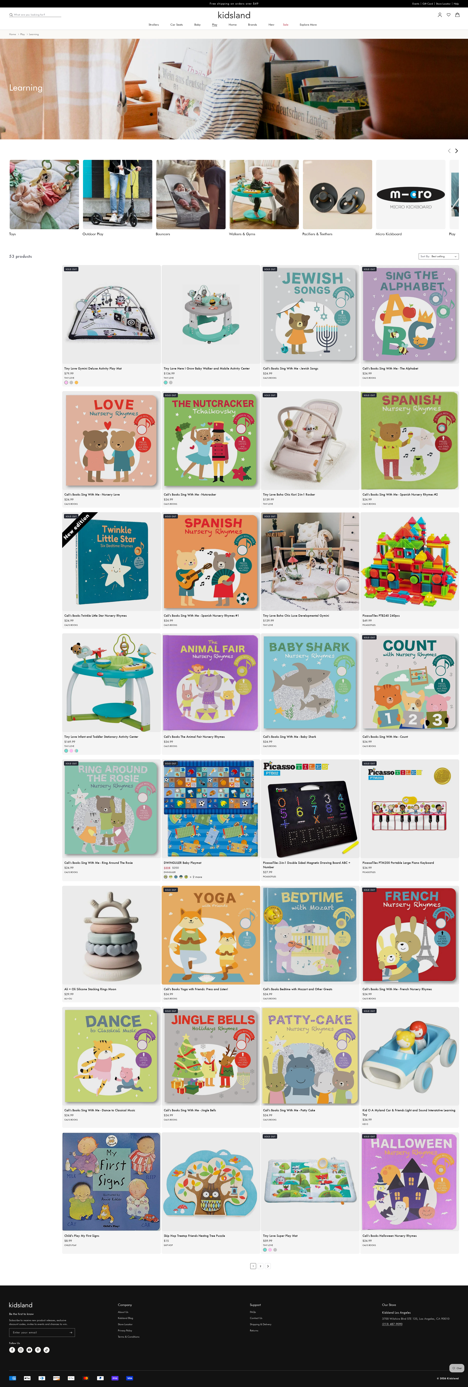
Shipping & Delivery (260, 1324)
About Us (123, 1312)
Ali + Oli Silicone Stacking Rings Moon (90, 989)
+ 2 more (195, 877)
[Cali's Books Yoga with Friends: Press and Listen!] (211, 935)
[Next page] (268, 1266)
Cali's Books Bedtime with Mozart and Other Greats (297, 989)
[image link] (20, 1304)
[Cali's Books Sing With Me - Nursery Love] (111, 440)
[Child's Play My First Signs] (111, 1181)
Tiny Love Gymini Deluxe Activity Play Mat (93, 368)
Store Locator (443, 3)
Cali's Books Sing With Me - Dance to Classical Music (99, 1110)
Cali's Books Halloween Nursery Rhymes (390, 1235)
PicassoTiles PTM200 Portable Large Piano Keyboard (398, 862)
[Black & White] (71, 382)
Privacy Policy (125, 1330)
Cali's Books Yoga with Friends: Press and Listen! (196, 989)
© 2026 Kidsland (448, 1378)
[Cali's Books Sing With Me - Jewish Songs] (310, 314)
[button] (155, 25)
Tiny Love (69, 378)
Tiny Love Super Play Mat (280, 1235)
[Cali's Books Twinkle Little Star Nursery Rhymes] (111, 561)
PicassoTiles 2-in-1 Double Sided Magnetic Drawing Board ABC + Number (306, 864)
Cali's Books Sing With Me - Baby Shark (289, 736)
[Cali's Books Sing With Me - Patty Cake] (310, 1056)
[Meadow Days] (165, 382)
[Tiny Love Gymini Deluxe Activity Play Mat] (111, 314)
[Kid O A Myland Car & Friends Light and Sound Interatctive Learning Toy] (409, 1056)
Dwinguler (170, 872)
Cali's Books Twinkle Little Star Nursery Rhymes (95, 615)
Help (456, 3)
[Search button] (11, 15)
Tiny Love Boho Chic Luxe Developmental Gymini (296, 615)
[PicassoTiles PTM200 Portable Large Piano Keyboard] (409, 808)
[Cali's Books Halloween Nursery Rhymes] (409, 1181)
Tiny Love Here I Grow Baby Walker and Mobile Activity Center (207, 368)
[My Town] (181, 877)
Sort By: (425, 256)
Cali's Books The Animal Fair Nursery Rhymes (194, 736)
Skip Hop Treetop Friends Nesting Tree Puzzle (194, 1235)
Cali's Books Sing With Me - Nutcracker (190, 494)
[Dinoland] (165, 877)
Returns (254, 1330)
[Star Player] (176, 877)
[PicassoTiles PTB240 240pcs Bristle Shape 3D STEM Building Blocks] (409, 561)
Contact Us (256, 1318)
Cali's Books (269, 378)
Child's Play (70, 1245)
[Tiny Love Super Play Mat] (310, 1181)
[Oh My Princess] (186, 877)
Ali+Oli (68, 998)
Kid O (365, 1124)
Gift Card (427, 3)
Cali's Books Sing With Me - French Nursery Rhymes (397, 989)
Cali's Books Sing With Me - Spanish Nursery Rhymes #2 (400, 494)
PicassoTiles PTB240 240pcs (381, 615)
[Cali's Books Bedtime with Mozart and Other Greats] (310, 935)
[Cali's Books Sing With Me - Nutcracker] (211, 440)
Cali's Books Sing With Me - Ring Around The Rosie (98, 862)
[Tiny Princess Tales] (66, 382)
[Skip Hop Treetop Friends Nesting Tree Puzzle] (211, 1181)
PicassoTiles (369, 625)
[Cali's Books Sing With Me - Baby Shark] (310, 682)
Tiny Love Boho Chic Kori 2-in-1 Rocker (289, 494)
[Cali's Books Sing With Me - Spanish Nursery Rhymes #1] (211, 561)
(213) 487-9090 (392, 1324)
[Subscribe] (71, 1332)
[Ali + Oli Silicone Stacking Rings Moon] (111, 935)
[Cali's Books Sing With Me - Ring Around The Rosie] (111, 808)
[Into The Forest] (76, 382)
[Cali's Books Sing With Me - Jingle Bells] (211, 1056)
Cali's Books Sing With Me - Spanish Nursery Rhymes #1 (201, 615)
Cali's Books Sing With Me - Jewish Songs (290, 368)
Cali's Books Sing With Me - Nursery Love (92, 494)
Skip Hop (168, 1245)
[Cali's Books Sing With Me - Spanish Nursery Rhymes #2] (409, 440)
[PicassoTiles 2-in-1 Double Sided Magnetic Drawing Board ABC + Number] (310, 808)
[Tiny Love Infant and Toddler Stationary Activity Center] (111, 682)
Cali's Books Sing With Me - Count (385, 736)
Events (415, 3)
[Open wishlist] (448, 15)
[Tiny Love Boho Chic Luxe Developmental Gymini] (310, 561)
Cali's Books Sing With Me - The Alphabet (390, 368)
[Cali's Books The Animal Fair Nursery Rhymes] (211, 682)
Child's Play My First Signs (81, 1235)
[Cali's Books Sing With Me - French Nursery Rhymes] (409, 935)
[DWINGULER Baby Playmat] (211, 808)
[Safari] (171, 877)
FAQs (253, 1312)
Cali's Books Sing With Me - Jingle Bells (190, 1110)
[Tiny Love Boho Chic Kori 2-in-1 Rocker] (310, 440)
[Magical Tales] (76, 751)
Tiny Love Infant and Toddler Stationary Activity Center (101, 736)
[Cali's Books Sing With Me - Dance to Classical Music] (111, 1056)
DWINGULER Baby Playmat (182, 862)
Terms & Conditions (128, 1336)
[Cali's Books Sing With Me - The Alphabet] (409, 314)
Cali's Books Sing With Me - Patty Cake (289, 1110)
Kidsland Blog (125, 1318)
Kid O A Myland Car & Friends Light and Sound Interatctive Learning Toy (409, 1112)
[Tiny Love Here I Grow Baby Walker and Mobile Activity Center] (211, 314)
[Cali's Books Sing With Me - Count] (409, 682)
